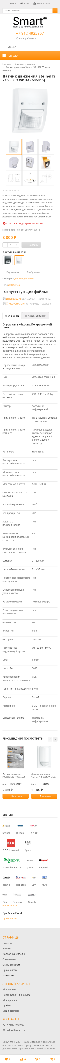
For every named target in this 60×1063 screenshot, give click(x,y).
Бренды (6, 948)
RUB (12, 3)
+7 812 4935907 (30, 33)
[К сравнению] (22, 802)
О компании (9, 959)
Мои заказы (9, 989)
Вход (26, 3)
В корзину (17, 796)
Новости (7, 943)
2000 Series (14, 285)
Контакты (8, 975)
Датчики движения (24, 278)
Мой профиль (10, 1000)
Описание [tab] (13, 315)
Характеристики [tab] (37, 315)
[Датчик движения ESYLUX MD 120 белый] (15, 757)
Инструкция (14, 298)
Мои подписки (10, 1010)
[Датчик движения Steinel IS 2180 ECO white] (44, 757)
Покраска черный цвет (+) (22, 229)
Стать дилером (11, 964)
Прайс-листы (9, 918)
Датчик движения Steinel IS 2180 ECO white (43, 776)
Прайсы (6, 1005)
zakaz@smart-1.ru (16, 1030)
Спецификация (15, 303)
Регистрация (43, 3)
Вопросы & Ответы (13, 953)
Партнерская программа (16, 994)
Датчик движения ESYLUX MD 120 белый (13, 776)
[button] (50, 739)
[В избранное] (27, 802)
